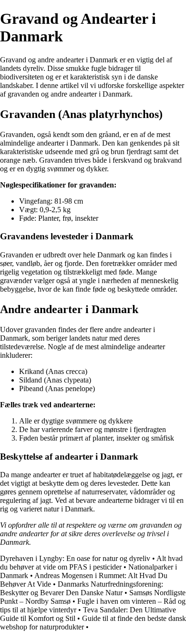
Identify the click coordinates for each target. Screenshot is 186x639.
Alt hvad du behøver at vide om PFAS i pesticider (91, 562)
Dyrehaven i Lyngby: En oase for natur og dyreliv (75, 558)
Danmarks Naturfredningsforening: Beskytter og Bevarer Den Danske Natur (81, 588)
